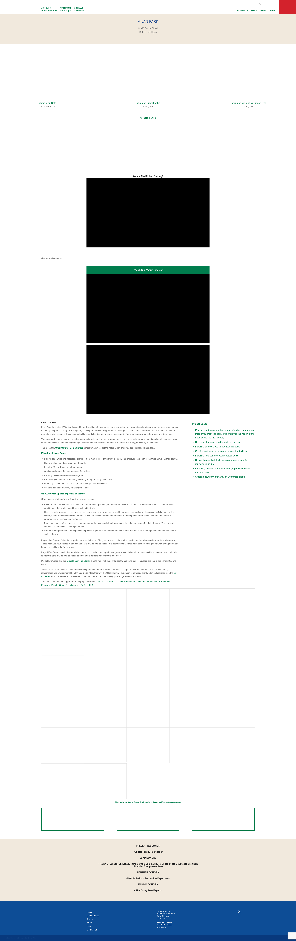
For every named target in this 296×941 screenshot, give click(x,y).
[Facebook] (234, 912)
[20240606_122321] (62, 710)
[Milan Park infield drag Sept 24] (62, 639)
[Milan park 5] (105, 781)
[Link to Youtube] (269, 4)
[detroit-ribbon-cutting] (233, 605)
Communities (93, 915)
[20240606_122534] (190, 675)
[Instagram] (244, 912)
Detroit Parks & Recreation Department (148, 878)
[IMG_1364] (62, 675)
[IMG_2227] (105, 605)
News (89, 925)
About (89, 922)
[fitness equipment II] (148, 640)
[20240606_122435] (233, 675)
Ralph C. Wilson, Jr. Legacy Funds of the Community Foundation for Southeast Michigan (149, 863)
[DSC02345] (105, 745)
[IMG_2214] (62, 605)
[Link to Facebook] (255, 4)
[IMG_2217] (148, 605)
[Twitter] (239, 911)
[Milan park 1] (148, 745)
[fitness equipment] (105, 640)
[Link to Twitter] (260, 4)
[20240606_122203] (105, 710)
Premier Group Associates (63, 584)
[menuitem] (49, 10)
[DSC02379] (190, 710)
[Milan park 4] (62, 781)
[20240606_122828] (148, 675)
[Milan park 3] (233, 745)
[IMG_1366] (190, 640)
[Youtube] (248, 912)
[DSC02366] (233, 710)
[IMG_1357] (105, 675)
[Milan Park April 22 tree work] (62, 745)
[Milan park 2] (190, 745)
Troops (90, 919)
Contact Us (92, 929)
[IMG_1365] (233, 640)
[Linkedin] (253, 912)
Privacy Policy (32, 938)
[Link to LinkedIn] (274, 4)
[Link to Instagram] (264, 4)
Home (89, 912)
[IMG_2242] (190, 605)
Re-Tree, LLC (87, 584)
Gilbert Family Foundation (78, 560)
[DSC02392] (148, 710)
